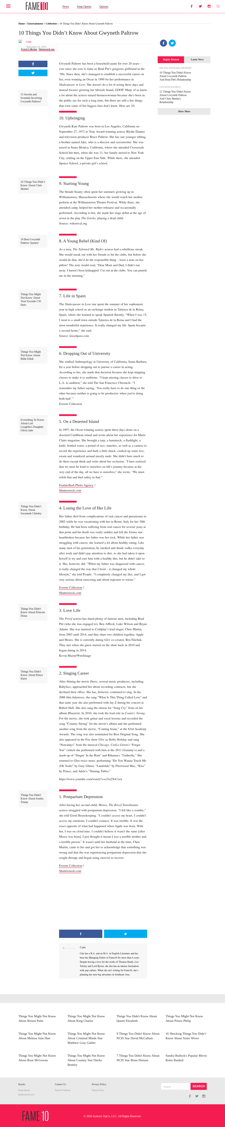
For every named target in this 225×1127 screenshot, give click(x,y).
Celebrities (51, 23)
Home (21, 23)
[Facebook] (163, 43)
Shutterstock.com (46, 49)
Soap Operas (84, 6)
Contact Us (60, 1084)
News (65, 6)
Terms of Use (98, 1090)
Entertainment (35, 23)
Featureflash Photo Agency (76, 485)
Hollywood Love (26, 1094)
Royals (21, 1084)
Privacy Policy (99, 1084)
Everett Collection (29, 49)
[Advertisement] (103, 901)
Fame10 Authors (62, 1090)
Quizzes (103, 6)
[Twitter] (172, 43)
